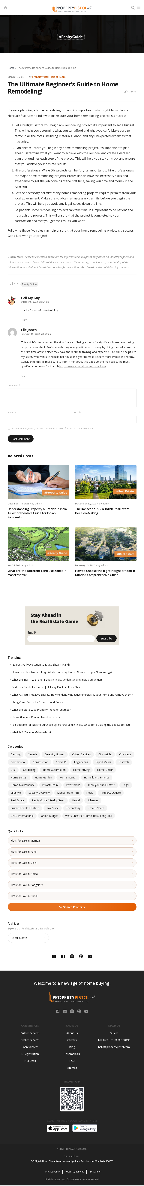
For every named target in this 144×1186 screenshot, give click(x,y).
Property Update (111, 792)
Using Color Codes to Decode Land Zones (37, 702)
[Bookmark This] (14, 283)
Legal (125, 785)
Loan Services (30, 1047)
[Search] (133, 8)
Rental (76, 800)
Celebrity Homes (55, 754)
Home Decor (105, 770)
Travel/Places (96, 808)
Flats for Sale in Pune (24, 851)
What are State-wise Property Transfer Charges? (41, 709)
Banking (15, 754)
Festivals (123, 762)
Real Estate (17, 800)
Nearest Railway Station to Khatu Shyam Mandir (41, 664)
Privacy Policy (52, 1171)
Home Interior (67, 777)
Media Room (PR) (68, 792)
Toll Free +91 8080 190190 (114, 1040)
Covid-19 (61, 762)
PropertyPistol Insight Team (48, 77)
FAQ (72, 1061)
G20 (13, 770)
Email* (32, 632)
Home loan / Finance (96, 777)
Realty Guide (29, 284)
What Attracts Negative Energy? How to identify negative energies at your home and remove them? (72, 694)
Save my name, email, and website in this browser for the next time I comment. (53, 428)
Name (12, 412)
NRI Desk (30, 1061)
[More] (125, 92)
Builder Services (30, 1033)
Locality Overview (39, 792)
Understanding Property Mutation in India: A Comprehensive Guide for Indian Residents (38, 513)
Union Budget (49, 816)
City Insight (105, 754)
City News (125, 754)
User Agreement (75, 1171)
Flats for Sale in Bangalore (27, 885)
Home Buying (81, 770)
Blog (72, 1047)
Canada (32, 754)
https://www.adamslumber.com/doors (82, 366)
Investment (73, 785)
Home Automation (54, 770)
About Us (72, 1033)
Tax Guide (52, 808)
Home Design (19, 777)
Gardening (29, 770)
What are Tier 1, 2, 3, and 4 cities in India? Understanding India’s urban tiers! (57, 679)
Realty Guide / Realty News (48, 800)
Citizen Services (81, 754)
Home (11, 67)
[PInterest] (79, 1011)
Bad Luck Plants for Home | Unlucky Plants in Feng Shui (46, 687)
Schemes (92, 800)
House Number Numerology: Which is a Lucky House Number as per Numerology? (62, 672)
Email (78, 412)
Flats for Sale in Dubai (24, 896)
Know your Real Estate (101, 785)
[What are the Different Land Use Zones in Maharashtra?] (38, 544)
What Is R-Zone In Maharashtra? (31, 732)
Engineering (81, 762)
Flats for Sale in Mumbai (25, 840)
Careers (72, 1040)
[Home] (5, 7)
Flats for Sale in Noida (24, 874)
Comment (14, 385)
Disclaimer (95, 1171)
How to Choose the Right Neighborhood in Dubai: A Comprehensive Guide (105, 573)
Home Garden (43, 777)
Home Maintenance (23, 785)
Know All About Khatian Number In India (36, 717)
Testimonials (72, 1054)
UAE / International (22, 816)
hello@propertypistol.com (114, 1047)
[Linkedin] (65, 1011)
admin (38, 503)
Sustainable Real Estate (25, 808)
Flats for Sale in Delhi (24, 862)
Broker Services (30, 1040)
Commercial (18, 762)
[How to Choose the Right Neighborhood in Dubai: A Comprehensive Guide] (105, 544)
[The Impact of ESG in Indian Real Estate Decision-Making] (105, 482)
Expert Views (103, 762)
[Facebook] (58, 1011)
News (89, 792)
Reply (24, 319)
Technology (73, 808)
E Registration (30, 1054)
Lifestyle (16, 792)
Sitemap (72, 1068)
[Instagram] (72, 1011)
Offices (114, 1033)
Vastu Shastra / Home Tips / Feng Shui (88, 816)
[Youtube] (86, 1011)
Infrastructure (50, 785)
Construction (40, 762)
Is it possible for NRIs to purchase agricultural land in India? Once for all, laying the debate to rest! (71, 724)
